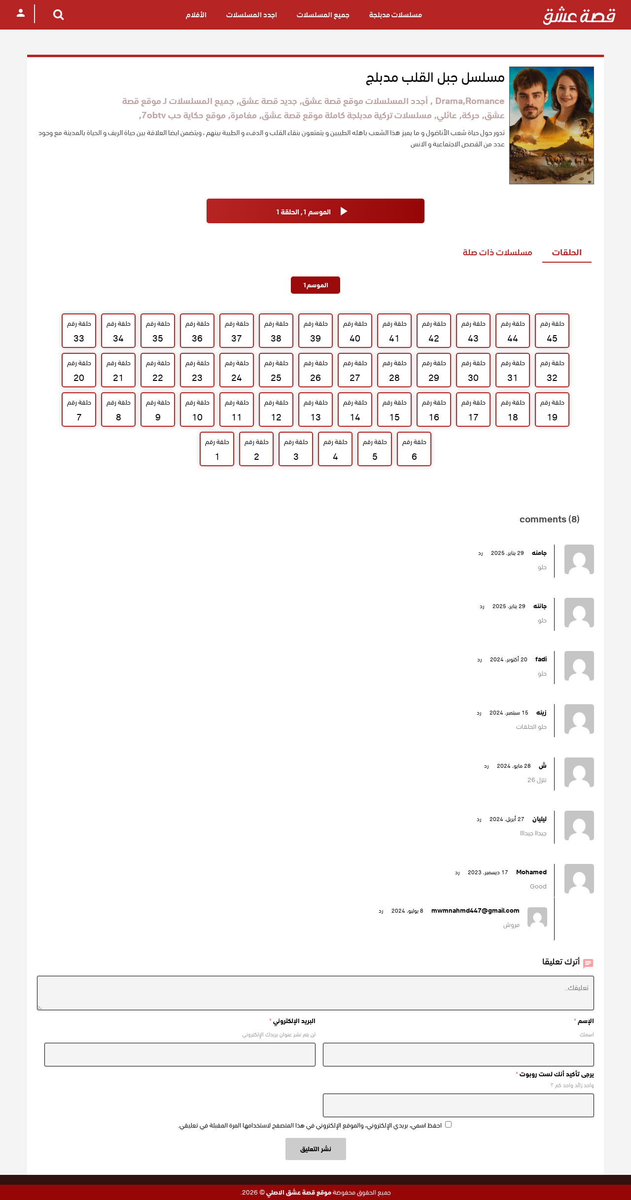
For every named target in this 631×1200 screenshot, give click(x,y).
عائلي (447, 115)
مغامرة (244, 115)
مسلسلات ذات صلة (497, 252)
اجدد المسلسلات (251, 15)
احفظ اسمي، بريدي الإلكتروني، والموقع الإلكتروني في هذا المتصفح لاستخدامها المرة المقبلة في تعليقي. (310, 1125)
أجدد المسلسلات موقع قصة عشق (365, 101)
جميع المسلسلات (323, 15)
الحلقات (567, 252)
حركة (471, 115)
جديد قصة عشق (268, 101)
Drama (449, 101)
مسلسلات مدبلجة (395, 15)
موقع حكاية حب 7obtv (183, 115)
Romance (485, 101)
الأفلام (196, 15)
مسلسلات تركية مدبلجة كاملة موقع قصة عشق (347, 115)
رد (480, 553)
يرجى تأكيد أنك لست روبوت (555, 1074)
